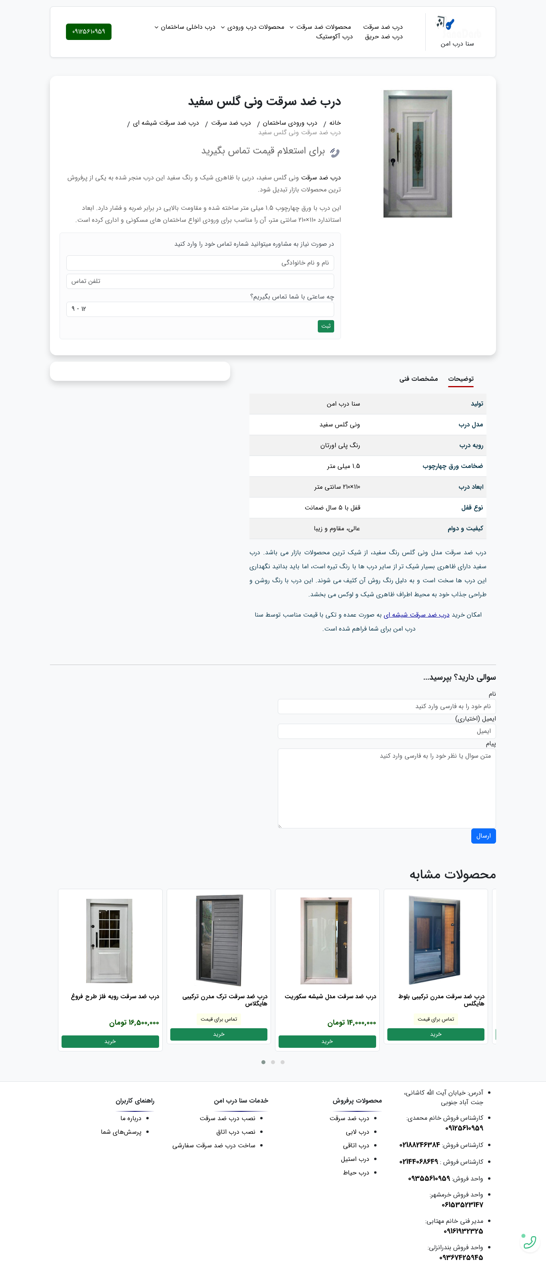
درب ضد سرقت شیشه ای (417, 615)
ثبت (326, 326)
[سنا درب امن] (457, 27)
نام (492, 694)
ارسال (483, 836)
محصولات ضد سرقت (323, 27)
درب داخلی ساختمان (188, 27)
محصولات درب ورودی (255, 27)
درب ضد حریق (384, 37)
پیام (491, 743)
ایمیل (489, 719)
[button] (263, 1062)
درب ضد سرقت (383, 27)
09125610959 (88, 32)
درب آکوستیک (334, 37)
